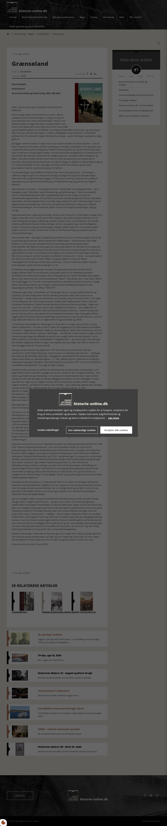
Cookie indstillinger (48, 430)
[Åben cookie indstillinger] (3, 822)
